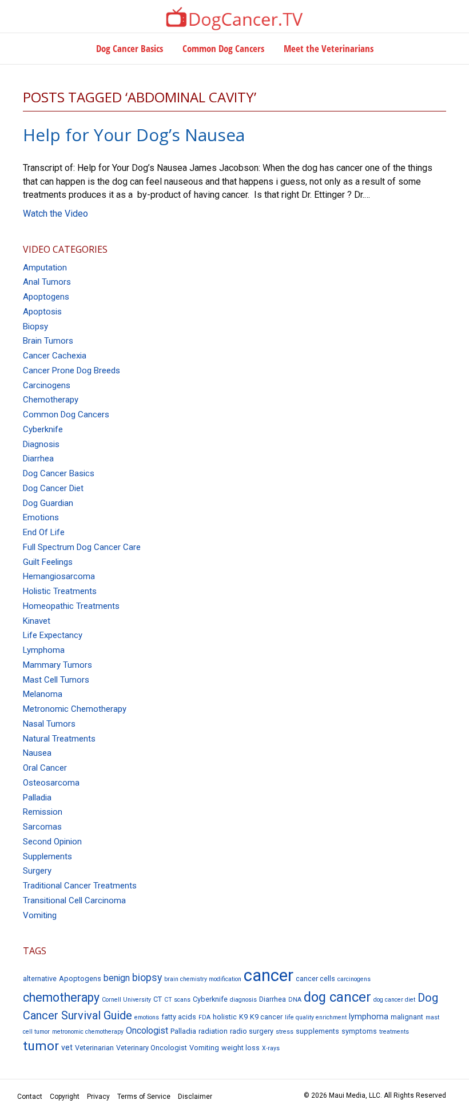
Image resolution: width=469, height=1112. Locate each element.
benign (117, 977)
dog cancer (337, 997)
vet (67, 1047)
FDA (204, 1017)
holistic (225, 1017)
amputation (45, 267)
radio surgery (251, 1031)
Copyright (65, 1097)
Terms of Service (143, 1097)
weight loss (240, 1047)
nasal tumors (49, 724)
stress (284, 1031)
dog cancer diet (53, 488)
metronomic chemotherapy (74, 709)
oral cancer (45, 768)
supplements (47, 856)
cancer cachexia (54, 355)
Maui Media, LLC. (355, 1095)
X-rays (271, 1048)
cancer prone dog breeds (71, 370)
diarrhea (38, 458)
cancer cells (315, 978)
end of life (44, 532)
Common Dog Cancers (223, 48)
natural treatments (59, 739)
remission (42, 812)
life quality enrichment (316, 1017)
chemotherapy (50, 399)
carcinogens (46, 385)
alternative (40, 978)
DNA (294, 999)
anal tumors (47, 282)
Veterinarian (94, 1047)
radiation (213, 1031)
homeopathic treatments (71, 606)
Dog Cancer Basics (129, 48)
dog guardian (48, 503)
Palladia (37, 797)
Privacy (98, 1097)
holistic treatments (60, 591)
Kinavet (36, 621)
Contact (29, 1097)
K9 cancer (266, 1017)
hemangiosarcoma (59, 576)
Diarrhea (272, 999)
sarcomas (42, 827)
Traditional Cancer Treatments (80, 885)
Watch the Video (55, 213)
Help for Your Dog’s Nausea (134, 134)
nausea (37, 753)
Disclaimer (195, 1097)
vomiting (40, 915)
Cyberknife (210, 999)
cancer (268, 975)
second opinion (52, 841)
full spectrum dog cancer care (82, 547)
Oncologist (147, 1030)
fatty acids (178, 1017)
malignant (407, 1017)
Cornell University (126, 999)
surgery (37, 871)
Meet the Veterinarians (328, 48)
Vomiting (204, 1047)
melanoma (42, 694)
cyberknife (43, 429)
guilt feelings (48, 562)
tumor (41, 1046)
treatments (394, 1031)
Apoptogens (80, 978)
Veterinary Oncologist (151, 1047)
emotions (41, 517)
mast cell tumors (56, 680)
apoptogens (46, 297)
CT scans (177, 999)
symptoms (359, 1031)
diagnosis (41, 444)
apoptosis (42, 311)
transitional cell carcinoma (74, 900)
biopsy (35, 326)
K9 (243, 1017)
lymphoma (44, 650)
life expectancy (52, 635)
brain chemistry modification (202, 979)
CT (157, 999)
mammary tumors (57, 665)
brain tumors (48, 341)
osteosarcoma (51, 783)
